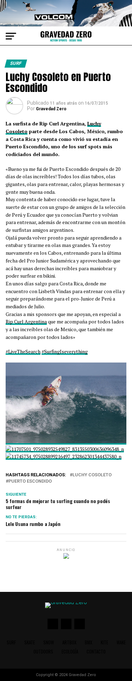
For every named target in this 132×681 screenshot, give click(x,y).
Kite (104, 642)
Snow (48, 642)
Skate (29, 642)
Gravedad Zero (51, 108)
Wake (121, 642)
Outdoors (43, 651)
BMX (88, 642)
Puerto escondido (30, 481)
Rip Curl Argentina (26, 321)
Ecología (70, 651)
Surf (11, 642)
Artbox (69, 642)
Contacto (96, 651)
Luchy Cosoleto (92, 475)
